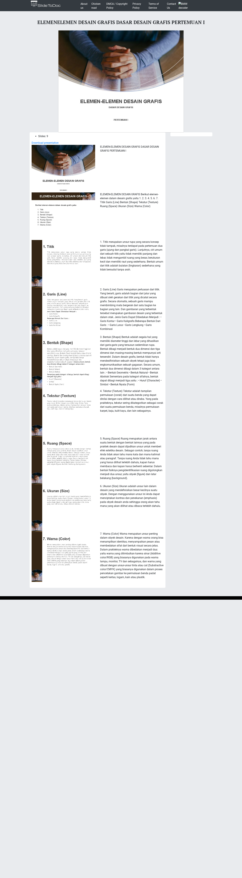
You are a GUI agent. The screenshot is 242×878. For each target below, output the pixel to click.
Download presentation (45, 142)
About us (84, 5)
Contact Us (171, 5)
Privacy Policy (137, 5)
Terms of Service (153, 5)
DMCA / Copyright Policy (116, 5)
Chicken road (96, 5)
